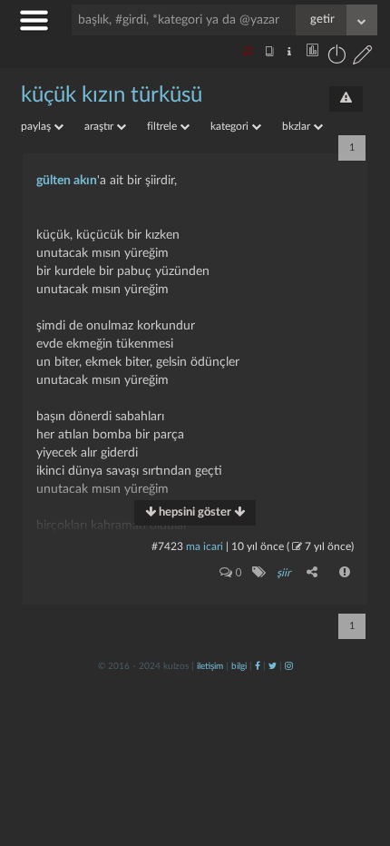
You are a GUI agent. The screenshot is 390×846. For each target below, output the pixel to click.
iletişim (210, 666)
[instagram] (289, 666)
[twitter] (272, 666)
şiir (283, 572)
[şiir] (258, 571)
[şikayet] (345, 571)
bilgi (239, 666)
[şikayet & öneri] (346, 99)
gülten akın (66, 180)
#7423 (167, 546)
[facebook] (257, 666)
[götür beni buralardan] (358, 753)
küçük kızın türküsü (111, 95)
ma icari (204, 546)
